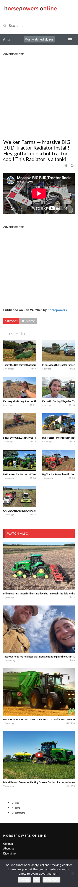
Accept (24, 880)
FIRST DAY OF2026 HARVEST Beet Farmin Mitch (29, 437)
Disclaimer (9, 853)
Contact (8, 843)
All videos (28, 321)
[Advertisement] (39, 95)
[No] (72, 873)
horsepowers (57, 310)
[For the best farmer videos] (30, 8)
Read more (51, 880)
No (37, 880)
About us (9, 848)
